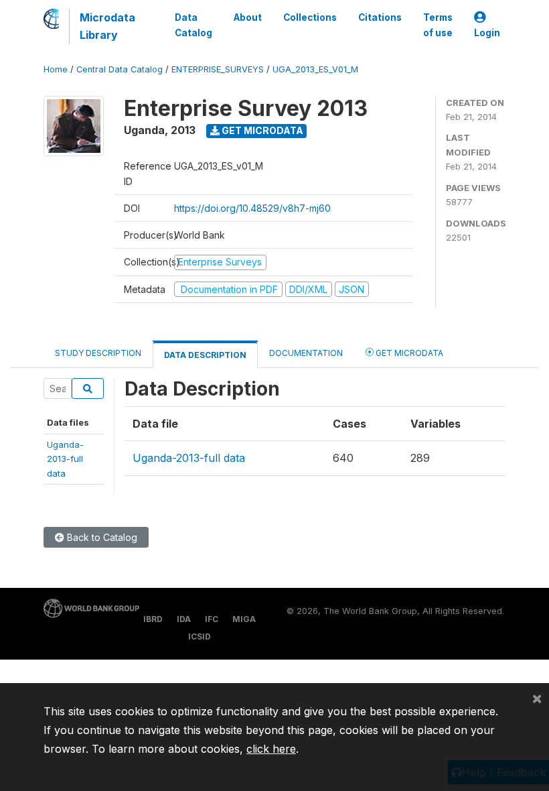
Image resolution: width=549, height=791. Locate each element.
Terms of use (438, 25)
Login (487, 32)
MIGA (244, 619)
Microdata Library (107, 26)
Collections (310, 17)
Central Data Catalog (119, 69)
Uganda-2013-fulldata (65, 459)
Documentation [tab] (306, 353)
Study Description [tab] (98, 353)
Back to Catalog (100, 537)
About (248, 17)
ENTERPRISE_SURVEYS (217, 69)
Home (56, 69)
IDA (184, 619)
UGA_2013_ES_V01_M (315, 69)
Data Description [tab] (205, 355)
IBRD (153, 619)
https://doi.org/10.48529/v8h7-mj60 (252, 208)
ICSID (199, 636)
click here (271, 748)
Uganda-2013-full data (189, 458)
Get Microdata (261, 130)
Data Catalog (193, 25)
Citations (380, 17)
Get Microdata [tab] (408, 353)
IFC (211, 619)
